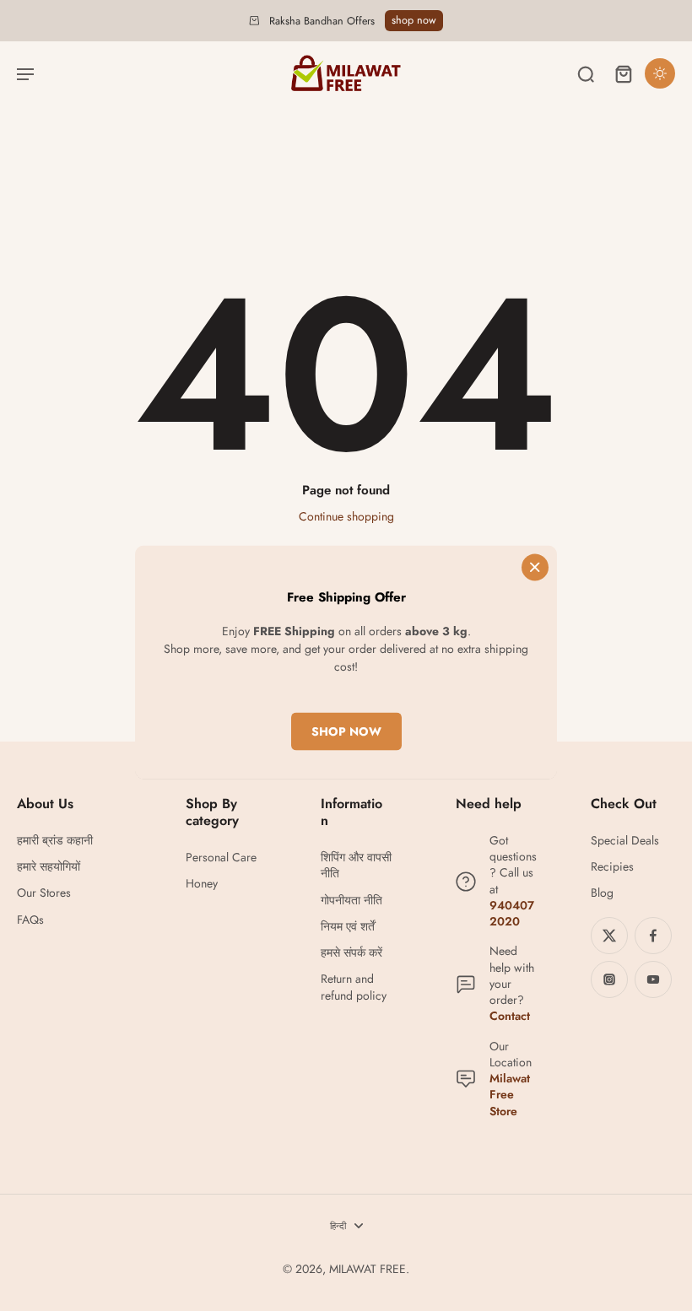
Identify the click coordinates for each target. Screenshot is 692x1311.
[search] (585, 73)
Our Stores (44, 893)
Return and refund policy (354, 987)
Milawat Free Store (509, 1094)
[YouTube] (653, 979)
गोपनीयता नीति (351, 901)
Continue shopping (346, 516)
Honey (202, 884)
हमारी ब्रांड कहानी (55, 841)
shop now (414, 20)
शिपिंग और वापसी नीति (356, 866)
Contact (509, 1015)
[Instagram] (609, 979)
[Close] (535, 567)
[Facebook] (653, 935)
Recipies (612, 867)
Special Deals (625, 841)
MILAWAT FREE (367, 1268)
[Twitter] (609, 935)
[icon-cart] (622, 73)
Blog (602, 893)
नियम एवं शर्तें (348, 927)
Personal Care (221, 858)
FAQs (30, 920)
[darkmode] (660, 73)
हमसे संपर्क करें (351, 953)
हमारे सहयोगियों (48, 867)
